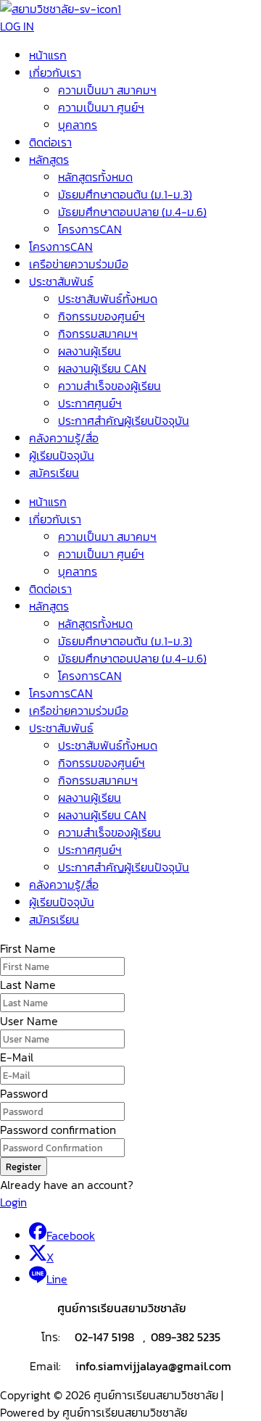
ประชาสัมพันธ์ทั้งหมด (107, 298)
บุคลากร (77, 124)
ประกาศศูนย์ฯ (90, 403)
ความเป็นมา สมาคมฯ (107, 90)
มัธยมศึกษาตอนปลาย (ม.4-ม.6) (132, 211)
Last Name (28, 984)
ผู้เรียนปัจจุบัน (61, 455)
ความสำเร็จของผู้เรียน (109, 385)
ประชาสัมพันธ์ (61, 281)
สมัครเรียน (54, 472)
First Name (28, 948)
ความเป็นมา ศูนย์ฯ (101, 107)
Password (24, 1093)
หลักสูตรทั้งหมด (95, 177)
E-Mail (16, 1057)
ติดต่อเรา (50, 142)
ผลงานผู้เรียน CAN (102, 368)
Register (23, 1166)
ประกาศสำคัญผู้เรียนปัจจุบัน (123, 420)
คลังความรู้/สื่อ (64, 438)
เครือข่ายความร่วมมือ (78, 264)
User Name (29, 1021)
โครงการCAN (90, 229)
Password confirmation (58, 1129)
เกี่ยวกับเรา (55, 72)
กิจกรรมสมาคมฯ (98, 333)
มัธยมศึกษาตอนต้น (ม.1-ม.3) (125, 194)
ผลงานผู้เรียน (89, 351)
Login (13, 1202)
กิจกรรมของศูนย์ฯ (101, 316)
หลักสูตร (49, 159)
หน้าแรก (48, 55)
